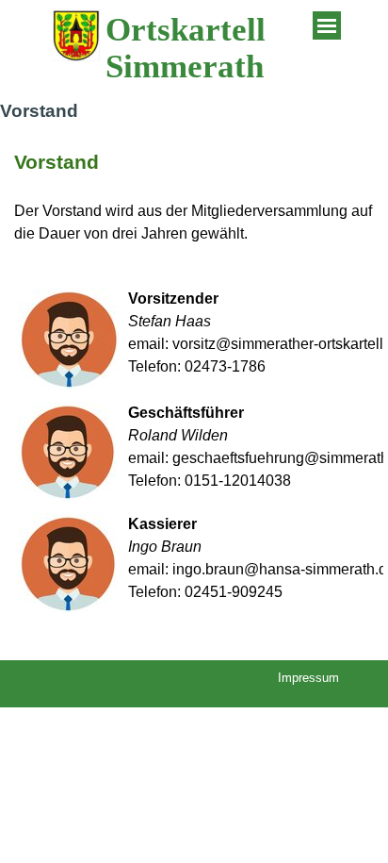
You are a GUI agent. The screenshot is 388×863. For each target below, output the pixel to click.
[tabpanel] (194, 196)
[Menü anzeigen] (327, 25)
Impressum (308, 678)
